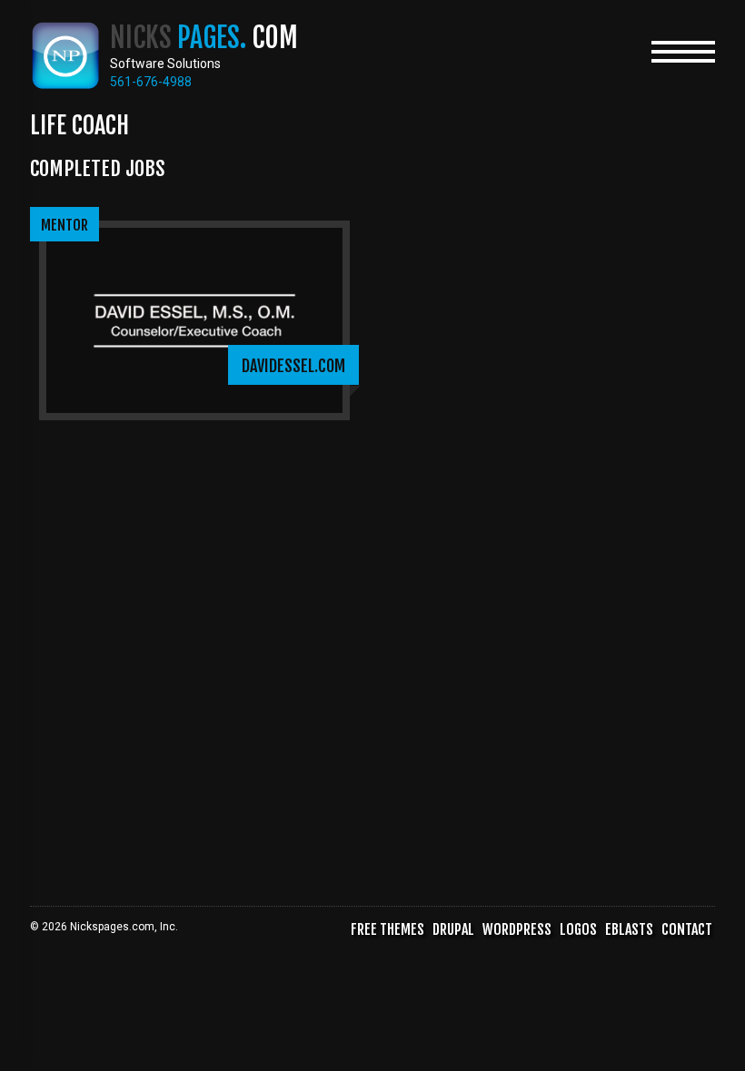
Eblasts (629, 929)
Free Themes (387, 929)
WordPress (516, 929)
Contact (686, 929)
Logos (578, 929)
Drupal (453, 929)
